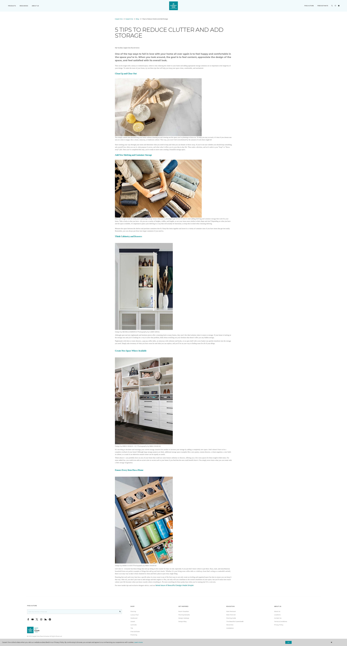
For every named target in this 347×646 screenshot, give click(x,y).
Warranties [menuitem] (229, 625)
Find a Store (309, 6)
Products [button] (12, 6)
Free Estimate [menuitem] (135, 631)
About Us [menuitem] (277, 611)
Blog (137, 19)
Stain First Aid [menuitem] (230, 615)
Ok (288, 642)
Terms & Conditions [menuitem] (280, 621)
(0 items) (338, 5)
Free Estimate (322, 6)
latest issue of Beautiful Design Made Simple (174, 585)
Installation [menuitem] (230, 628)
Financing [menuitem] (133, 635)
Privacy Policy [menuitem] (278, 625)
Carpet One (119, 19)
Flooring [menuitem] (133, 611)
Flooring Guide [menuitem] (231, 618)
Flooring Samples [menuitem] (184, 615)
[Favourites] (335, 6)
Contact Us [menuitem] (277, 618)
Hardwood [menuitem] (133, 618)
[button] (332, 6)
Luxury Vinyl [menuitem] (134, 615)
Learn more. (138, 642)
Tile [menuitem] (131, 628)
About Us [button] (35, 6)
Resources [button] (24, 6)
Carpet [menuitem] (132, 621)
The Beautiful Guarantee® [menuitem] (234, 621)
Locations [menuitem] (277, 615)
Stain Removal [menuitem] (231, 611)
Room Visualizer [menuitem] (183, 611)
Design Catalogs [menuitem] (183, 618)
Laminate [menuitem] (133, 625)
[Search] (120, 611)
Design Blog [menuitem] (182, 621)
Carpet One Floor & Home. (40, 636)
